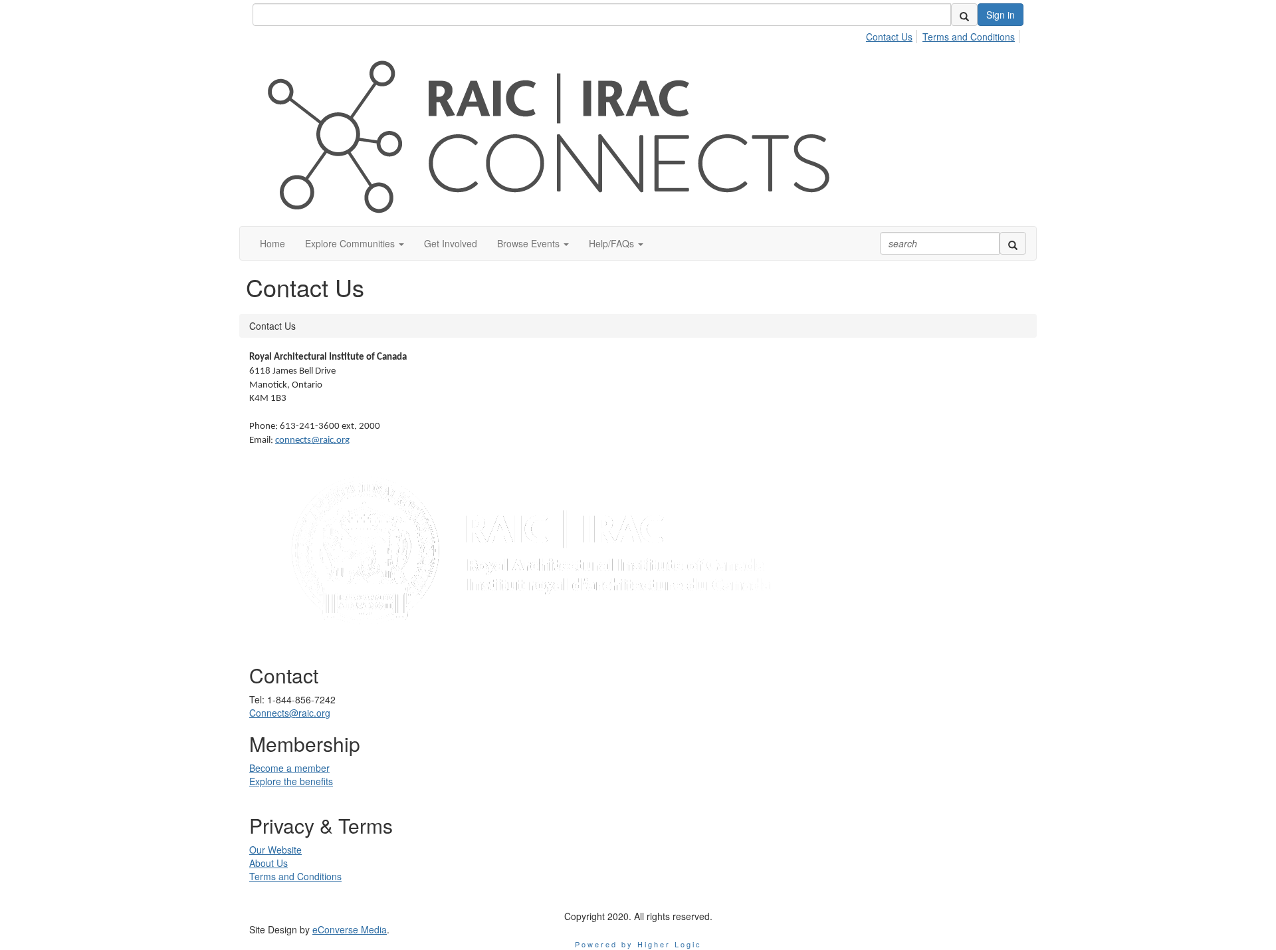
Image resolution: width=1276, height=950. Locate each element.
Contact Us (889, 36)
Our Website (275, 849)
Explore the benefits (291, 781)
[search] (964, 14)
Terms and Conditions (968, 36)
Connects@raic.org (289, 712)
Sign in (1000, 14)
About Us (268, 863)
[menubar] (944, 34)
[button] (354, 243)
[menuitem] (893, 34)
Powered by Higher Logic (638, 944)
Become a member (289, 767)
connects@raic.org (312, 440)
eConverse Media (349, 929)
